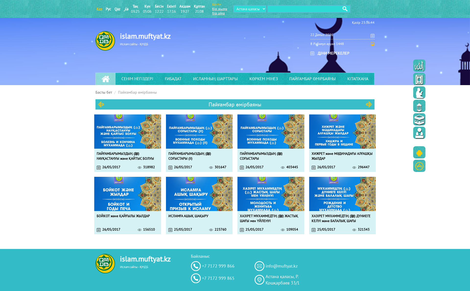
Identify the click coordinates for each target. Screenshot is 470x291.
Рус (108, 9)
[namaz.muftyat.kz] (419, 92)
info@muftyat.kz (282, 266)
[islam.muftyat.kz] (419, 65)
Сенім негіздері (137, 78)
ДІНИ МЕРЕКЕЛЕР (333, 53)
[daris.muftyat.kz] (419, 133)
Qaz (117, 9)
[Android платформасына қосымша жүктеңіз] (419, 152)
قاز (126, 9)
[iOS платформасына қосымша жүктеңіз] (419, 166)
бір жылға (219, 9)
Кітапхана (357, 78)
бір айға (218, 13)
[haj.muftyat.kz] (419, 119)
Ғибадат (173, 78)
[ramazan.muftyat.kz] (419, 106)
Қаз (99, 9)
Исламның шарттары (215, 78)
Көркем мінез (263, 78)
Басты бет (103, 92)
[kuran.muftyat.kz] (419, 79)
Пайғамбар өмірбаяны (312, 78)
